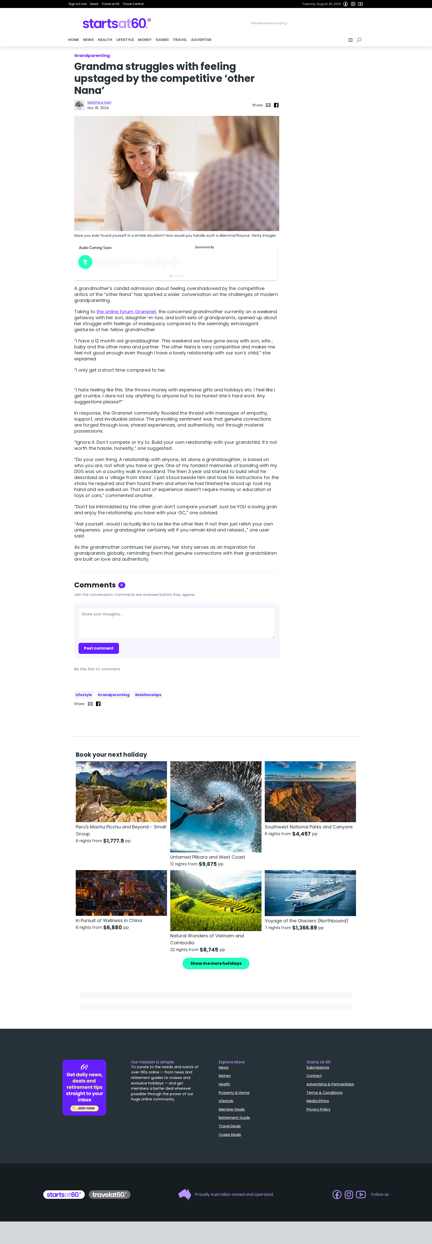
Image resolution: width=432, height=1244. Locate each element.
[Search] (360, 40)
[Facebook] (345, 4)
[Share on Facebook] (276, 105)
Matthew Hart (100, 102)
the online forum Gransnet (126, 311)
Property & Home (234, 1092)
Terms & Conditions (324, 1092)
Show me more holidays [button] (216, 963)
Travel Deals (230, 1126)
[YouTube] (361, 4)
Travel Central (133, 4)
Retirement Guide (234, 1117)
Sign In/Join (77, 4)
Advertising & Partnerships (330, 1084)
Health (105, 39)
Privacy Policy (318, 1109)
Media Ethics (317, 1100)
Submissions (317, 1067)
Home (73, 39)
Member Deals (232, 1109)
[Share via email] (268, 105)
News (88, 39)
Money (145, 39)
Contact (314, 1075)
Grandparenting (114, 694)
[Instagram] (353, 4)
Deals (94, 4)
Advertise (201, 39)
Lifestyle (125, 39)
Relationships (148, 694)
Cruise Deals (230, 1134)
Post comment (99, 648)
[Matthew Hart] (79, 105)
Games (162, 39)
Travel (180, 39)
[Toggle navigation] (351, 39)
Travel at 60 (111, 4)
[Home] (117, 23)
